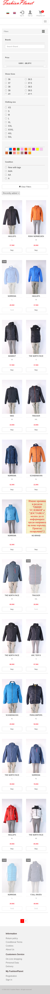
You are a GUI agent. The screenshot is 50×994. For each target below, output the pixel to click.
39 (9, 90)
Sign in (22, 15)
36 (9, 79)
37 (9, 83)
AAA (10, 171)
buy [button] (12, 250)
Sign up (30, 15)
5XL (10, 137)
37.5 (30, 83)
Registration (11, 976)
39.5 (30, 90)
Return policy (12, 938)
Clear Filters (26, 187)
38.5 (30, 87)
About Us (10, 949)
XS (9, 107)
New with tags (14, 167)
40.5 (30, 94)
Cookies (9, 946)
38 (9, 87)
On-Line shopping (15, 959)
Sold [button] (12, 310)
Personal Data (12, 963)
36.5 (30, 79)
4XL (10, 133)
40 (9, 94)
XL (9, 122)
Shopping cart (40, 13)
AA (9, 175)
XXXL (10, 130)
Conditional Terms (14, 942)
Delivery (9, 966)
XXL (10, 126)
